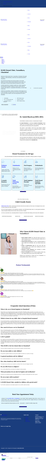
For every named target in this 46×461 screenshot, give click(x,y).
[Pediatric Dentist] (3, 161)
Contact (29, 29)
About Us (29, 38)
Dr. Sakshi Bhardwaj (24, 123)
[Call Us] (2, 459)
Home (29, 10)
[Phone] (14, 458)
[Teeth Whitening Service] (14, 176)
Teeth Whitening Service (16, 182)
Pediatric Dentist (4, 166)
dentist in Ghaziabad (38, 123)
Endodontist (16, 165)
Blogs (28, 25)
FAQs (29, 42)
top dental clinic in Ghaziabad (13, 398)
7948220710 (42, 20)
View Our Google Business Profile (39, 419)
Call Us (4, 459)
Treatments (29, 21)
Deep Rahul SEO (21, 448)
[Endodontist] (14, 161)
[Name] (6, 458)
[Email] (23, 458)
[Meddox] (1, 57)
